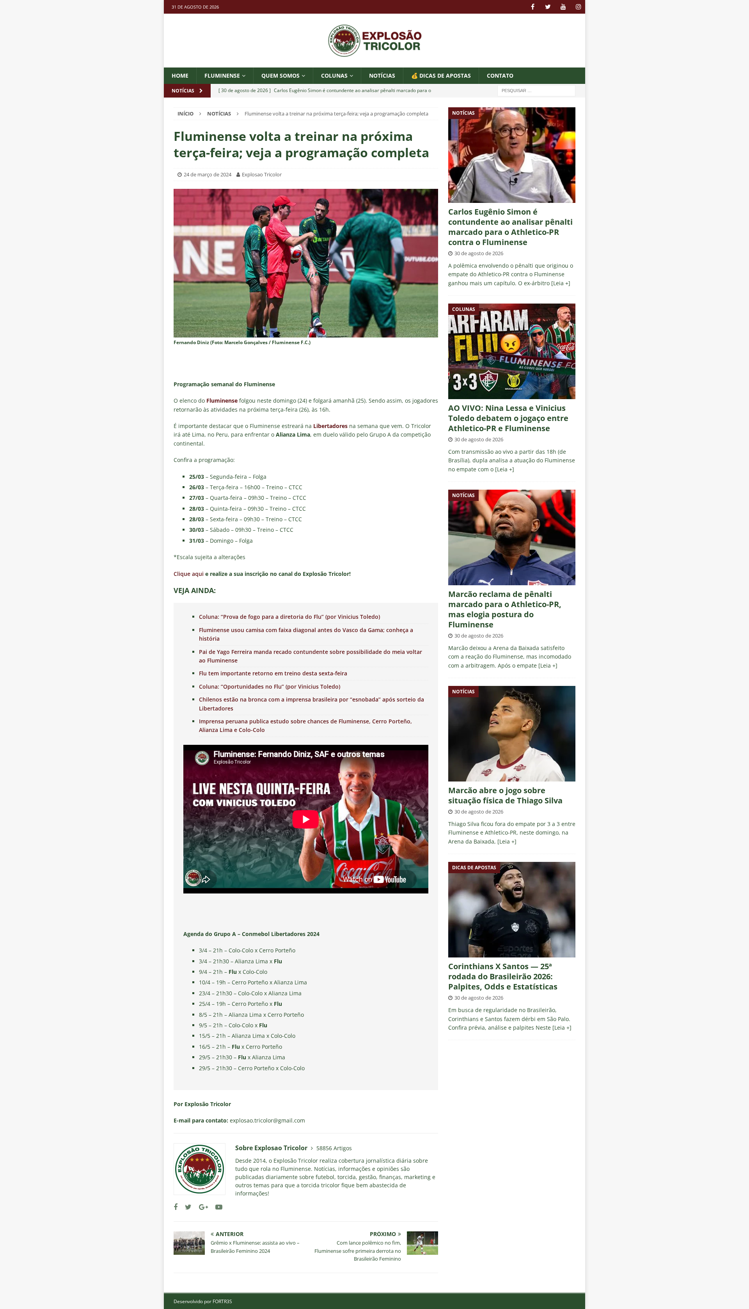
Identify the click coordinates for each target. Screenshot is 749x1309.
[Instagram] (578, 7)
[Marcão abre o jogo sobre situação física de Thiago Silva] (511, 733)
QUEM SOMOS (280, 75)
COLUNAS (334, 75)
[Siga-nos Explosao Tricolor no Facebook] (175, 1207)
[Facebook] (533, 7)
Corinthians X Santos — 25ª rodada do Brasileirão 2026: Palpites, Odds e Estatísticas (502, 976)
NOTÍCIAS (382, 75)
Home (180, 75)
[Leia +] (560, 283)
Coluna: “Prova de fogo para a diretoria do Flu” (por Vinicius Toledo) (289, 616)
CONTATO (500, 75)
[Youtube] (563, 7)
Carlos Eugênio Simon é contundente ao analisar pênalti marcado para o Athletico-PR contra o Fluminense (510, 226)
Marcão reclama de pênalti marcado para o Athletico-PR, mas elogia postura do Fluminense (504, 609)
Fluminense (222, 75)
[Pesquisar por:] (536, 90)
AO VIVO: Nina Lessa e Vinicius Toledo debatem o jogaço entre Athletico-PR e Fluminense (508, 418)
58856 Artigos (334, 1148)
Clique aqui (189, 573)
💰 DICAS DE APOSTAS (441, 75)
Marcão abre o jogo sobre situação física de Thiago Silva (505, 795)
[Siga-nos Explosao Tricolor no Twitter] (185, 1207)
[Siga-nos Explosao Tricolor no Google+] (200, 1207)
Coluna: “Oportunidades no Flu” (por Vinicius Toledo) (269, 686)
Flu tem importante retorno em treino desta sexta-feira (273, 673)
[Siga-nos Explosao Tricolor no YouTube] (215, 1207)
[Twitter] (548, 7)
